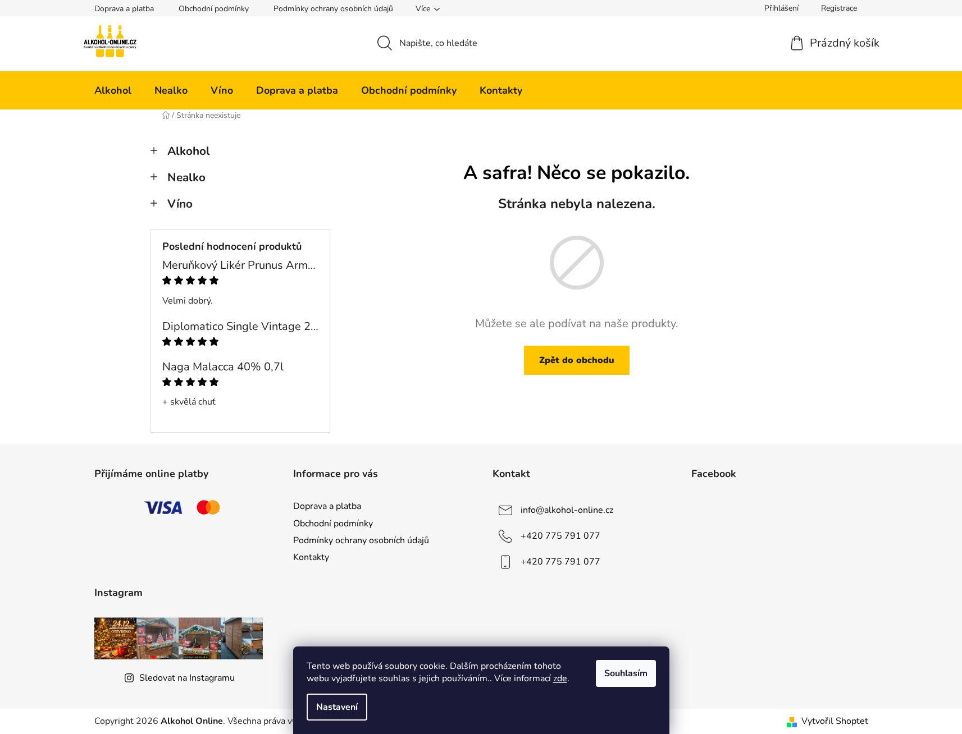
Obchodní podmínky (214, 8)
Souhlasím (626, 673)
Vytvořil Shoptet (834, 721)
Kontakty (311, 557)
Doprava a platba (124, 8)
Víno (180, 204)
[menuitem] (113, 90)
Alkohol (188, 151)
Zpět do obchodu (576, 360)
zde (560, 678)
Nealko (186, 177)
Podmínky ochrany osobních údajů (333, 8)
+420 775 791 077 (560, 536)
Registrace (839, 8)
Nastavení (337, 707)
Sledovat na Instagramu (187, 678)
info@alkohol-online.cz (567, 510)
